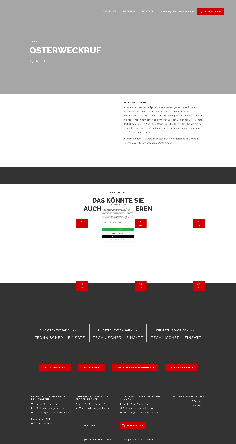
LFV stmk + (198, 405)
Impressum (121, 439)
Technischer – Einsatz (60, 275)
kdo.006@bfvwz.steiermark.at (50, 412)
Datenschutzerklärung (114, 221)
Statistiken (126, 225)
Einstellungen (107, 222)
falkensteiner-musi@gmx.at (138, 408)
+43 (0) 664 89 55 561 (45, 404)
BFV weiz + (198, 401)
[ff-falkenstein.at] (39, 11)
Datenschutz (136, 439)
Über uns (88, 425)
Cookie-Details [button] (112, 239)
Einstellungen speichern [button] (118, 233)
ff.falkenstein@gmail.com (48, 408)
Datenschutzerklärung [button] (118, 239)
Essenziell (110, 225)
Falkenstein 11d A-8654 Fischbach (42, 421)
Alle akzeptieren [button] (118, 229)
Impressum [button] (124, 239)
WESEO (151, 439)
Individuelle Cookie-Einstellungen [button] (118, 236)
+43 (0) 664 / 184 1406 (135, 404)
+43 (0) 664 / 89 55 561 (91, 404)
